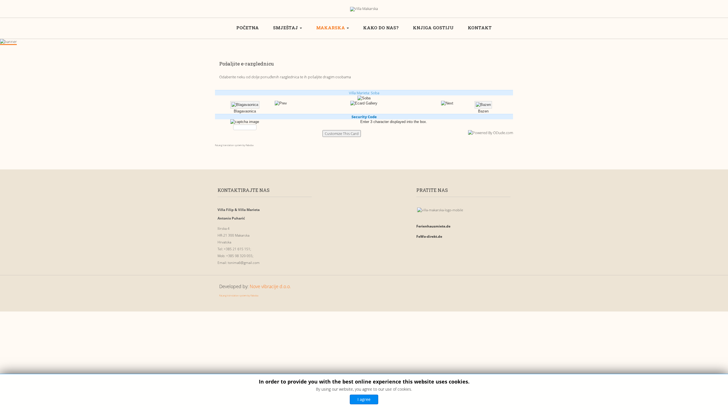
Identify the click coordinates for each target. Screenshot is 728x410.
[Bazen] (447, 103)
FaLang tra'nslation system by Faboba (238, 295)
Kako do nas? (381, 27)
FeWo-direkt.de (429, 236)
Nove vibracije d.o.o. (270, 286)
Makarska (331, 27)
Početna (247, 27)
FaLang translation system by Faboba (234, 145)
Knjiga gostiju (433, 27)
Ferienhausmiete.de (433, 226)
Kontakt (480, 27)
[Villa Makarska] (364, 9)
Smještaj (286, 27)
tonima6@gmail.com (244, 262)
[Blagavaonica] (281, 103)
